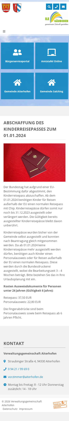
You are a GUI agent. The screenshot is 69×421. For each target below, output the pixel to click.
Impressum (26, 409)
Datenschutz (10, 409)
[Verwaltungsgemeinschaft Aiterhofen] (11, 8)
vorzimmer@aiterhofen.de (25, 377)
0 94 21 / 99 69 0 (18, 369)
